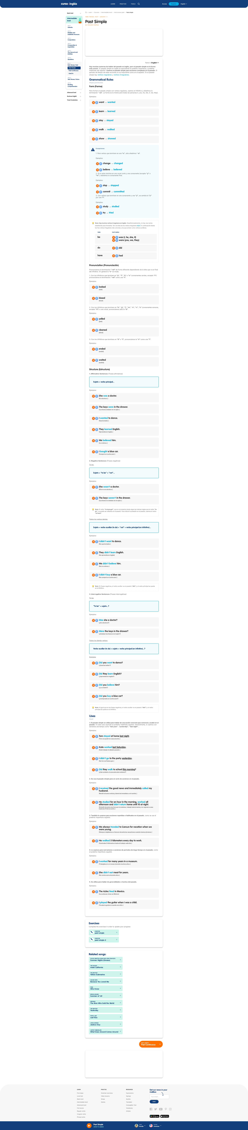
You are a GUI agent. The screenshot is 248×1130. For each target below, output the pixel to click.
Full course (80, 1108)
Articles (128, 1111)
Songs (103, 1099)
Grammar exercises (107, 1093)
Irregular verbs (81, 1114)
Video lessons (105, 1096)
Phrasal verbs (81, 1117)
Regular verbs (81, 1111)
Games (103, 1102)
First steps (80, 1093)
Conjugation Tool (131, 1105)
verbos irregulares (121, 75)
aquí (138, 225)
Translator (129, 1102)
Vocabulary (129, 1108)
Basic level (80, 1099)
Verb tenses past (119, 12)
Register (173, 4)
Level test (80, 1096)
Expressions (129, 1093)
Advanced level (81, 1105)
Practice (104, 1089)
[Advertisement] (124, 42)
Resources (129, 1089)
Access (164, 4)
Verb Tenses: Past (91, 17)
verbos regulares (105, 75)
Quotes (128, 1099)
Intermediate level (106, 12)
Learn (79, 1089)
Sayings (128, 1096)
